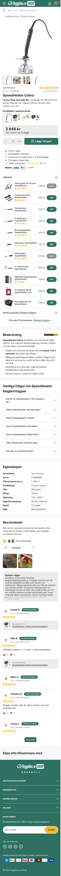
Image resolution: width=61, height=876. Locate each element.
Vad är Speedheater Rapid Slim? (22, 434)
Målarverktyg (12, 16)
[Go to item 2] (25, 561)
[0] (56, 3)
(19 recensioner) (50, 91)
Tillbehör (7, 177)
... (4, 16)
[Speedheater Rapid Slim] (35, 118)
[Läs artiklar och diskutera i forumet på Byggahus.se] (5, 847)
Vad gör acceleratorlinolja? (20, 451)
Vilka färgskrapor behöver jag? (21, 442)
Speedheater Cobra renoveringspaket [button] (30, 626)
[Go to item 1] (10, 561)
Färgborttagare (28, 16)
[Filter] (6, 547)
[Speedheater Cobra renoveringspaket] (16, 118)
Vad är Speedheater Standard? (22, 426)
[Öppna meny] (4, 3)
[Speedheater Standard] (26, 118)
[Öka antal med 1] (19, 141)
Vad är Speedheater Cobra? (20, 418)
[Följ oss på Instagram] (16, 847)
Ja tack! (51, 830)
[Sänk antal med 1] (6, 141)
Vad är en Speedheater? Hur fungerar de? (25, 400)
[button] (46, 88)
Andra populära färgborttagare (19, 312)
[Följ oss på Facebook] (10, 847)
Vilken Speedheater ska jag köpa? (23, 409)
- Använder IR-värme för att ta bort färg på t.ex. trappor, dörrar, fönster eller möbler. (30, 103)
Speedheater (9, 88)
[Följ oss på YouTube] (21, 847)
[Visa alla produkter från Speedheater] (51, 335)
